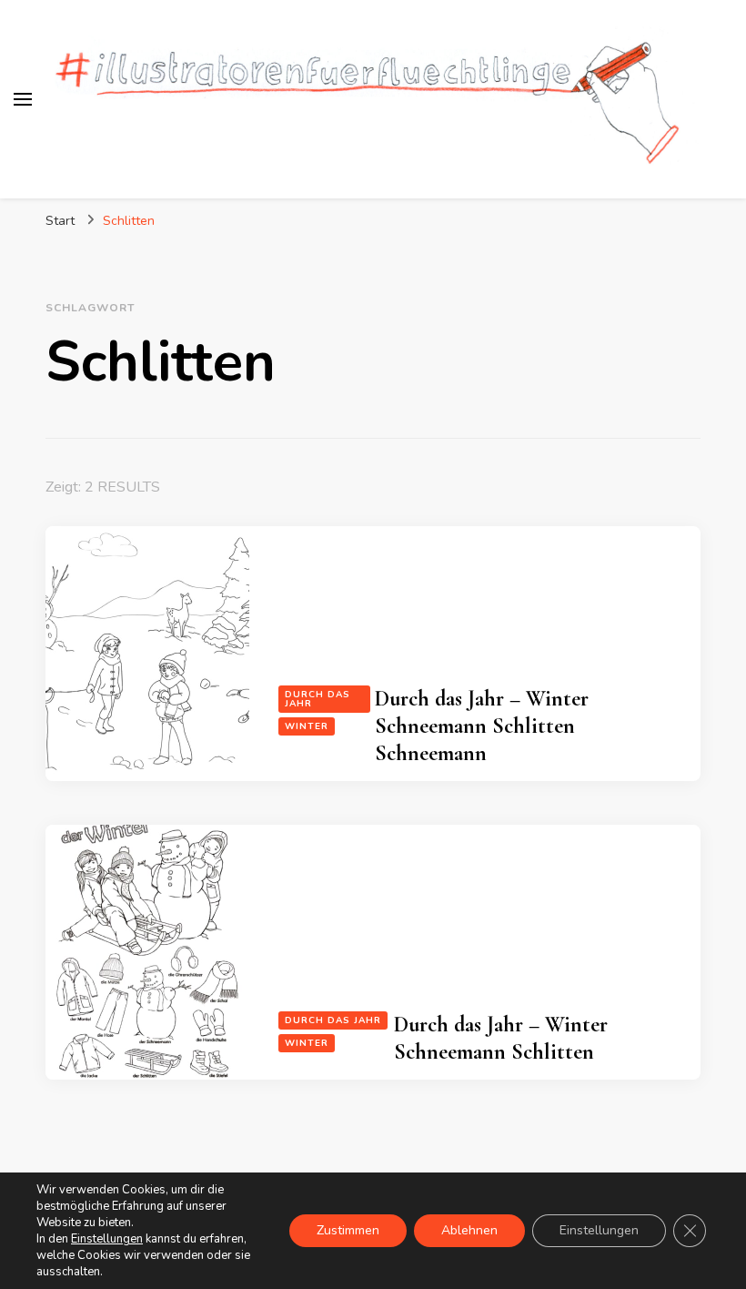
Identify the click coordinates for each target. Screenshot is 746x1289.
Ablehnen (469, 1230)
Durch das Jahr (317, 699)
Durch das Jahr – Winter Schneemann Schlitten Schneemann (482, 725)
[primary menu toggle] (23, 99)
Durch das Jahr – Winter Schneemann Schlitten (501, 1038)
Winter (306, 726)
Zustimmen (348, 1230)
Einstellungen (107, 1239)
